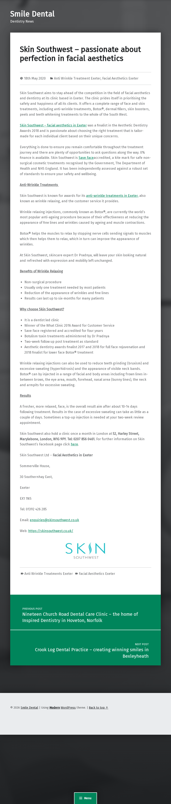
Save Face (86, 158)
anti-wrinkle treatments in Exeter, (112, 196)
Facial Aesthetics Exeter (120, 78)
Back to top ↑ (98, 707)
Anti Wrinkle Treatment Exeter (77, 78)
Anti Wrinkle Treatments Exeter (48, 574)
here (74, 444)
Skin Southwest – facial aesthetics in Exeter (53, 125)
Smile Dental (32, 14)
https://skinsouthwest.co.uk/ (50, 531)
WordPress (68, 707)
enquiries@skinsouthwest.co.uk (54, 520)
